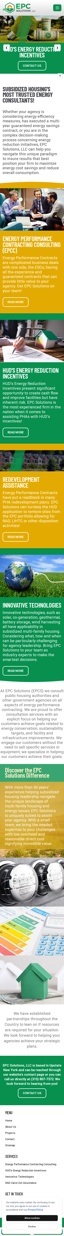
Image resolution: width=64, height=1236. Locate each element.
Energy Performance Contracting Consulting (30, 1164)
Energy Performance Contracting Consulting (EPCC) (32, 244)
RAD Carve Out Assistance (20, 1182)
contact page (34, 1074)
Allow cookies (32, 1218)
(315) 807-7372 (42, 1079)
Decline (32, 1226)
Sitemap (10, 1145)
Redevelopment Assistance (21, 482)
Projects (10, 1133)
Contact (10, 1139)
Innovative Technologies (32, 605)
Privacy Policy (35, 1209)
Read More (16, 302)
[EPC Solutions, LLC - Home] (27, 8)
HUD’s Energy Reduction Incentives (25, 1170)
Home (8, 1120)
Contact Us (32, 65)
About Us (10, 1126)
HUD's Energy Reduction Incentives (31, 373)
